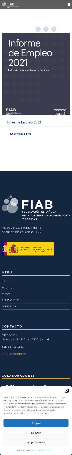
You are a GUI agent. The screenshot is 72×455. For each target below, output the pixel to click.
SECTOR (6, 294)
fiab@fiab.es (19, 353)
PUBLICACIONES (10, 300)
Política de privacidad (44, 450)
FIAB (4, 282)
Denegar (36, 432)
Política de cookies (25, 450)
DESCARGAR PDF (20, 134)
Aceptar (36, 423)
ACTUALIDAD (9, 306)
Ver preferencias (36, 442)
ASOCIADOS (8, 288)
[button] (67, 390)
